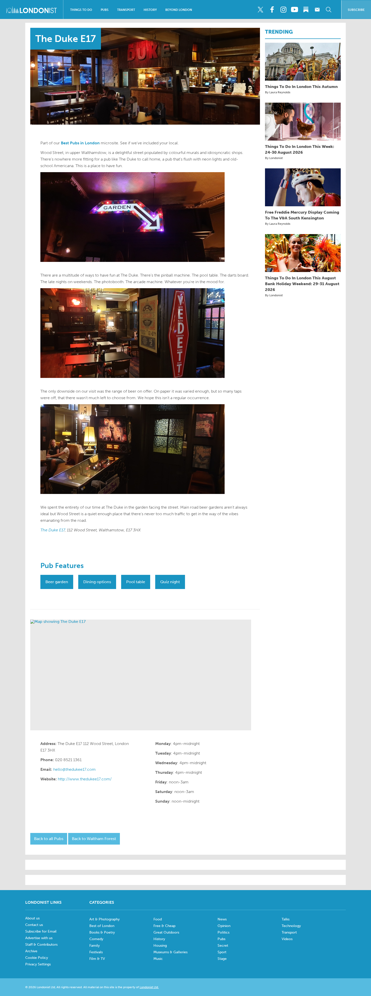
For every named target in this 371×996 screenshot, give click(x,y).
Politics (223, 932)
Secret (223, 945)
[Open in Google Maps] (140, 675)
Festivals (96, 952)
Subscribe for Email (41, 931)
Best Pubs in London (80, 143)
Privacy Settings (38, 964)
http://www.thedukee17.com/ (85, 779)
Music (158, 959)
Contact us (34, 925)
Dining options (97, 581)
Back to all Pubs (48, 838)
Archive (31, 951)
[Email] (317, 10)
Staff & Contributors (41, 944)
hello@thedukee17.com (74, 769)
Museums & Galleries (170, 952)
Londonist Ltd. (149, 987)
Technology (291, 926)
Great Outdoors (166, 932)
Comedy (96, 939)
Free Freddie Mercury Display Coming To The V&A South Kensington (302, 215)
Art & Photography (104, 919)
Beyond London (178, 9)
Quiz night (170, 581)
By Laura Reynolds (277, 92)
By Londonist (274, 158)
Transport (126, 9)
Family (94, 945)
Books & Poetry (102, 932)
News (222, 919)
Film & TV (97, 959)
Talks (285, 919)
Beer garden (56, 581)
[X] (260, 10)
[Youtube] (294, 10)
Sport (222, 952)
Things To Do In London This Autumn (301, 86)
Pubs (105, 9)
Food (157, 919)
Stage (222, 959)
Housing (160, 945)
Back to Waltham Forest (94, 838)
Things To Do (81, 9)
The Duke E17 (52, 530)
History (150, 9)
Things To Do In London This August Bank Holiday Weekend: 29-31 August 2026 (302, 284)
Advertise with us (38, 938)
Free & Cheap (164, 926)
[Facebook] (272, 10)
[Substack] (306, 10)
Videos (287, 939)
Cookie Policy (36, 958)
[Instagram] (283, 10)
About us (32, 918)
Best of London (101, 926)
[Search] (329, 10)
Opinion (224, 926)
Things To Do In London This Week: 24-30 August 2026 (299, 149)
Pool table (135, 581)
